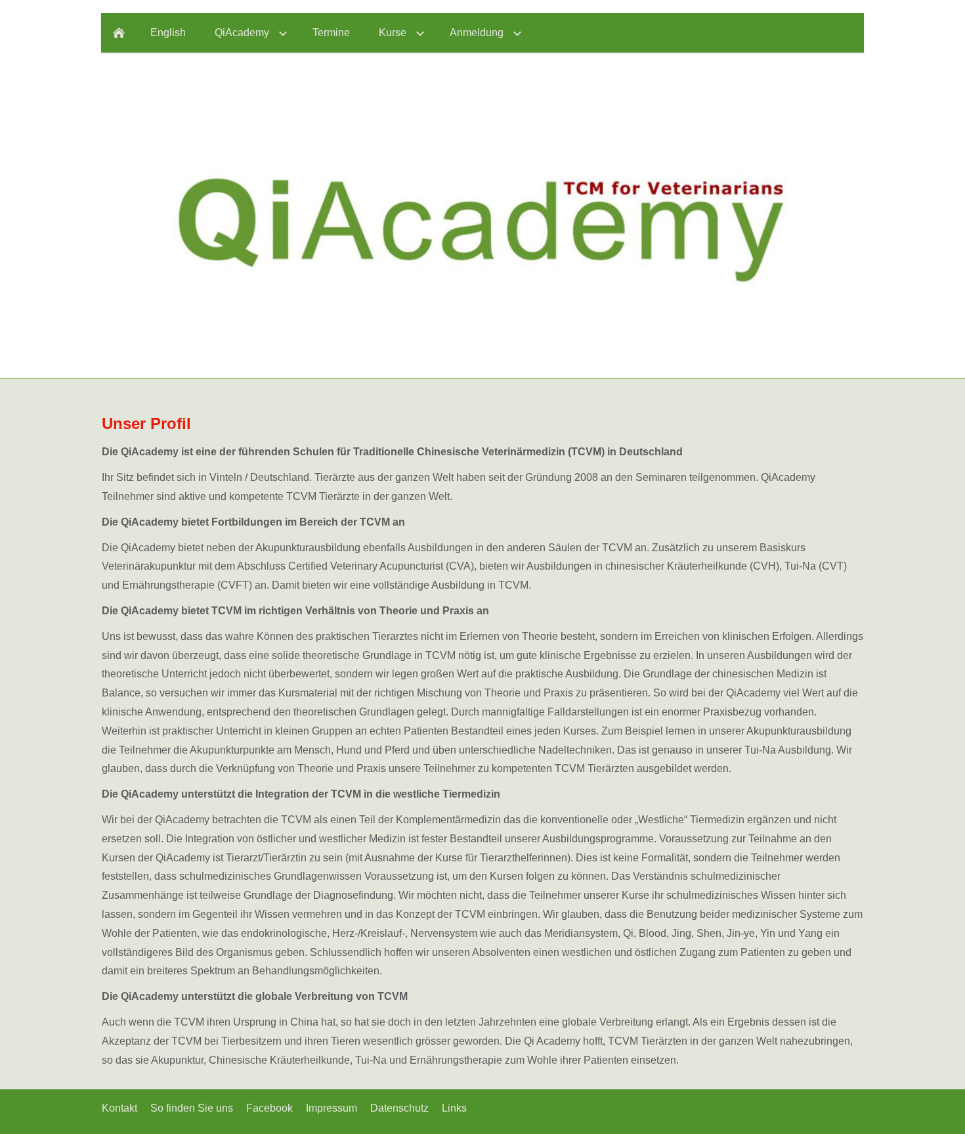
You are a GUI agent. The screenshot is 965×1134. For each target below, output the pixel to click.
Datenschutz (399, 1108)
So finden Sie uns (191, 1108)
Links (454, 1108)
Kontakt (119, 1108)
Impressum (331, 1108)
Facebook (269, 1108)
